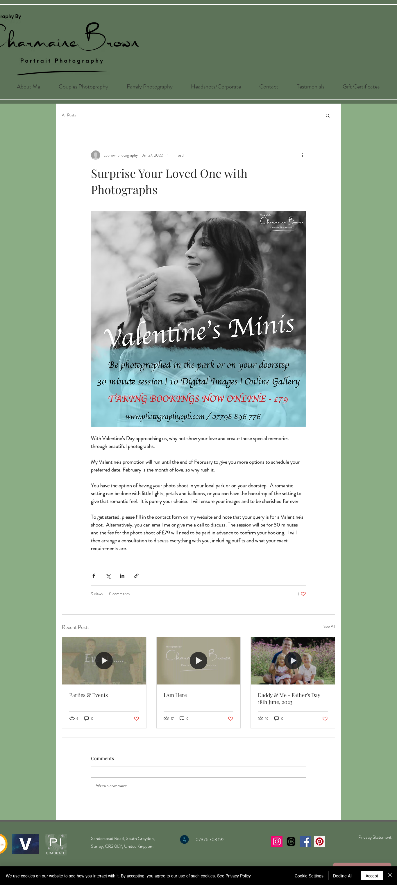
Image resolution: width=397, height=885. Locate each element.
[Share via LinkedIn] (122, 576)
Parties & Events (88, 694)
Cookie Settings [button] (309, 876)
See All (329, 626)
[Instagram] (276, 841)
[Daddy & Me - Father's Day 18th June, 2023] (293, 660)
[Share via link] (136, 576)
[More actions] (302, 155)
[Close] (390, 875)
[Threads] (291, 841)
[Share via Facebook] (93, 576)
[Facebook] (305, 841)
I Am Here (175, 694)
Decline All (342, 876)
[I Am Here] (199, 660)
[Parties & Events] (104, 660)
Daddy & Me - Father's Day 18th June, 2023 (289, 698)
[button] (83, 87)
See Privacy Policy (234, 876)
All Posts (69, 115)
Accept (372, 876)
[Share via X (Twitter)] (108, 576)
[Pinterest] (319, 841)
